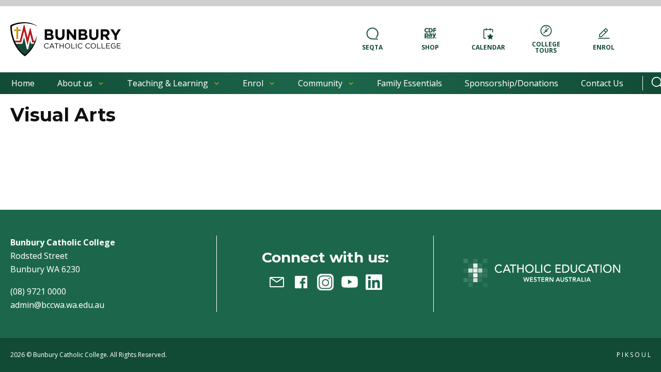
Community (320, 83)
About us (74, 83)
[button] (65, 39)
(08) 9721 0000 (38, 291)
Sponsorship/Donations (511, 83)
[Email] (277, 282)
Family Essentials (409, 83)
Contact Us (602, 83)
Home (23, 83)
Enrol (253, 83)
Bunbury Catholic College (70, 354)
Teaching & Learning (167, 83)
